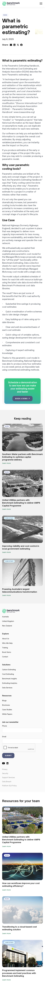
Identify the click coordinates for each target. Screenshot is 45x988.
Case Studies (7, 710)
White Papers (7, 714)
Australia (5, 617)
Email (4, 737)
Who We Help (7, 643)
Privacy (4, 769)
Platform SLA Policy (9, 786)
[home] (11, 3)
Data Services (7, 688)
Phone (4, 726)
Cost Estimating (8, 674)
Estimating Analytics (9, 683)
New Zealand (7, 626)
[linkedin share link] (14, 45)
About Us (5, 639)
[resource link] (22, 437)
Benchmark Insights (9, 679)
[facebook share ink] (21, 45)
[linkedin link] (7, 763)
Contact (5, 657)
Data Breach (6, 781)
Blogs (4, 700)
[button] (40, 3)
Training (5, 648)
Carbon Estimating (9, 669)
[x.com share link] (18, 45)
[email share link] (11, 45)
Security (5, 773)
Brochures (6, 705)
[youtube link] (3, 763)
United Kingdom (8, 621)
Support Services (8, 777)
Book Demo (6, 652)
